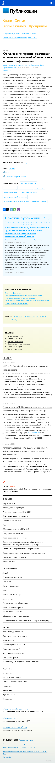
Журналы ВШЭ (9, 694)
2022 (42, 316)
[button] (5, 222)
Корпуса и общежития (12, 520)
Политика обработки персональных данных (19, 747)
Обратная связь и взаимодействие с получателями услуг (26, 620)
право (7, 303)
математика (34, 300)
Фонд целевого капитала (13, 533)
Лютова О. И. (7, 71)
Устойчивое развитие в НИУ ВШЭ (17, 512)
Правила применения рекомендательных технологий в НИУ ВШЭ (25, 752)
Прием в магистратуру (12, 594)
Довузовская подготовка (13, 577)
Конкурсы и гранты (10, 657)
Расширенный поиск (29, 34)
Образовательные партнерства (16, 616)
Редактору (49, 760)
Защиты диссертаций (11, 649)
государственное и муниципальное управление (23, 295)
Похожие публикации (22, 218)
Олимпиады (7, 581)
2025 (29, 316)
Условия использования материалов (16, 744)
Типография (7, 686)
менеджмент (44, 300)
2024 (33, 316)
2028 (16, 316)
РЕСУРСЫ (7, 669)
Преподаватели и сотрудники (15, 516)
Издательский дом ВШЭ (12, 677)
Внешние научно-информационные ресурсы (21, 661)
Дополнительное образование (15, 603)
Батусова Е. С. (10, 240)
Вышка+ (6, 590)
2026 (24, 316)
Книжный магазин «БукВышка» (15, 681)
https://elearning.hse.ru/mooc (15, 727)
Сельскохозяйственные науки (19, 344)
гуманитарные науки (12, 298)
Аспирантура (8, 599)
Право (27, 163)
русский (12, 168)
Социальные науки (15, 346)
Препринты (38, 26)
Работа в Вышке (9, 561)
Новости (7, 358)
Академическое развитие (13, 653)
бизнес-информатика (13, 293)
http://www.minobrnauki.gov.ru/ (15, 709)
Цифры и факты (9, 503)
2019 (11, 319)
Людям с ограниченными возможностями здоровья (24, 553)
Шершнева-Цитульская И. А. (25, 240)
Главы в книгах (14, 26)
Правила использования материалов (15, 37)
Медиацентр (8, 690)
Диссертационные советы (14, 644)
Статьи (20, 20)
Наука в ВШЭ (32, 37)
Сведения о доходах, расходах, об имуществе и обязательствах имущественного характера (23, 543)
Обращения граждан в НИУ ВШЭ (16, 529)
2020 (7, 319)
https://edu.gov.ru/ (10, 718)
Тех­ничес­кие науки (15, 349)
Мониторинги (8, 640)
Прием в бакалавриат (11, 586)
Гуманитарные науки (15, 336)
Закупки (6, 525)
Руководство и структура (13, 507)
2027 (20, 316)
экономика (24, 303)
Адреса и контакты (26, 740)
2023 (37, 316)
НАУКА (6, 627)
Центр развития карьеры (13, 607)
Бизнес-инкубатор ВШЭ (12, 611)
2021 (46, 316)
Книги (7, 20)
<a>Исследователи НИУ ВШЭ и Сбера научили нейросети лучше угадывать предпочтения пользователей (25, 451)
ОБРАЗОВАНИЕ (10, 568)
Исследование (34, 432)
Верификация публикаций (11, 34)
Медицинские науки (15, 341)
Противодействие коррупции (15, 538)
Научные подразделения (13, 631)
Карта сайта (7, 757)
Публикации (23, 11)
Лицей (5, 573)
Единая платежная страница (14, 557)
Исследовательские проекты (15, 636)
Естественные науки (15, 338)
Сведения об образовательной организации (21, 548)
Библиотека (7, 673)
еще (16, 319)
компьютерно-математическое (17, 300)
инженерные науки (28, 298)
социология (15, 303)
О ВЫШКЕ (7, 499)
